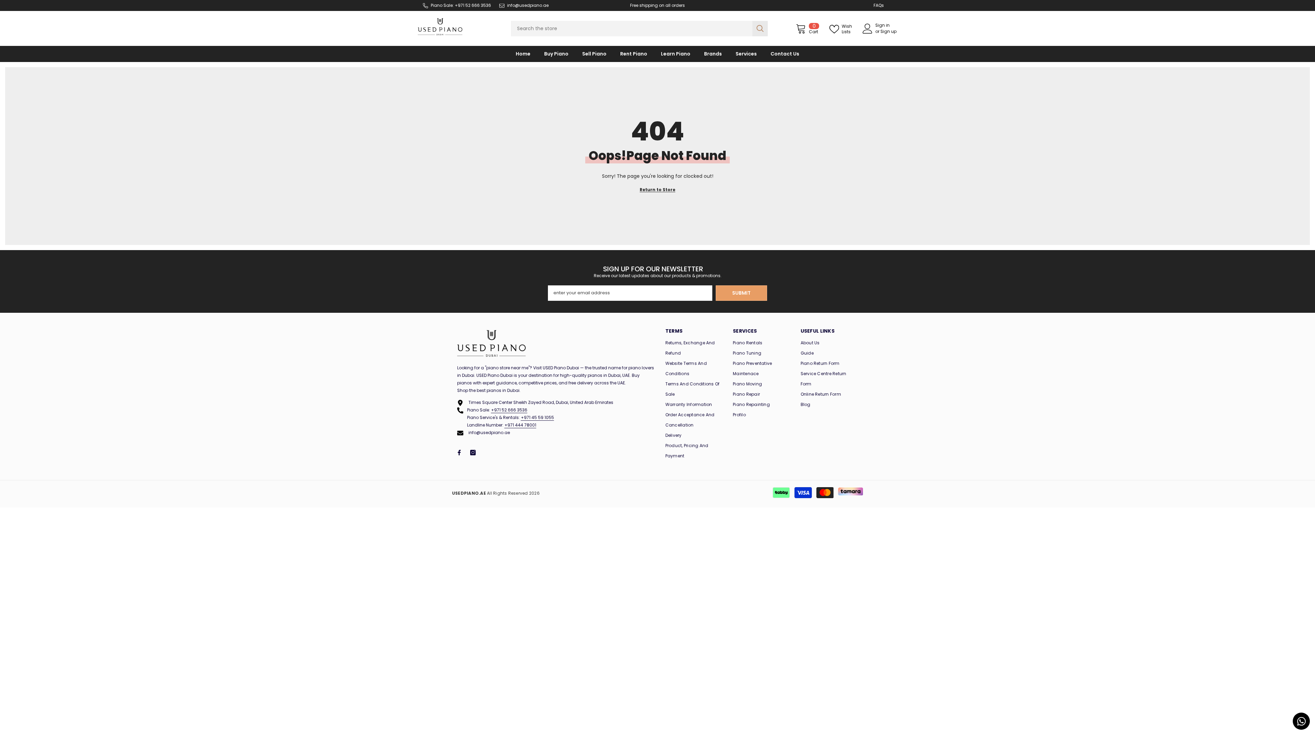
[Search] (639, 28)
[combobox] (631, 28)
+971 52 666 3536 (509, 410)
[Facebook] (459, 452)
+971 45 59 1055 (537, 417)
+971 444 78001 (520, 425)
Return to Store (657, 190)
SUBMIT (741, 292)
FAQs (879, 5)
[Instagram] (472, 452)
